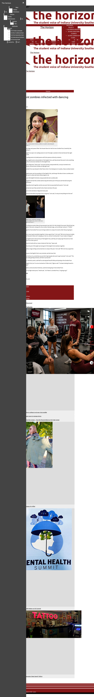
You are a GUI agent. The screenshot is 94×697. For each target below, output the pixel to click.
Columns (16, 23)
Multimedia (69, 25)
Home (6, 11)
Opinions (14, 21)
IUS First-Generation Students (18, 35)
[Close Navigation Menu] (23, 2)
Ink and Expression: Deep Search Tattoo (31, 676)
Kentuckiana (16, 11)
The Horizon (6, 3)
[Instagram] (40, 3)
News (17, 7)
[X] (40, 5)
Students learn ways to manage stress (31, 416)
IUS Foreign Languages (73, 29)
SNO (31, 691)
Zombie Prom (26, 296)
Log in (34, 691)
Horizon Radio (11, 42)
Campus (15, 9)
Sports (23, 18)
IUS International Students (17, 37)
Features (12, 14)
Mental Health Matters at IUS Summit (31, 608)
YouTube (19, 42)
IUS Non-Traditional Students (18, 32)
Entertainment (11, 18)
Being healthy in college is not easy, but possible (34, 412)
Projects (71, 27)
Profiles (10, 16)
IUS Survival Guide (15, 39)
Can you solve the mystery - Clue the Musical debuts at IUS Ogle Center (40, 420)
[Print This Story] (91, 362)
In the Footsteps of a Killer (28, 506)
